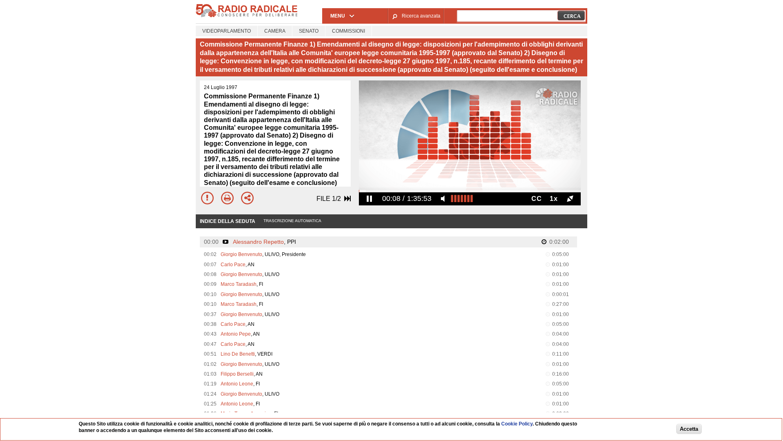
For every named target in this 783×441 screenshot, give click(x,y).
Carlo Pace (233, 264)
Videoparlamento (226, 31)
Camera (274, 31)
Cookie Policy (517, 424)
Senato (309, 31)
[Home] (247, 16)
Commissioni (348, 31)
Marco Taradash (239, 284)
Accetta (689, 429)
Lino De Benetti (238, 354)
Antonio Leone (237, 384)
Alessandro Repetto (258, 241)
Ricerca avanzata (421, 16)
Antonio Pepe (236, 334)
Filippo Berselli (237, 374)
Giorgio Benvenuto (241, 254)
